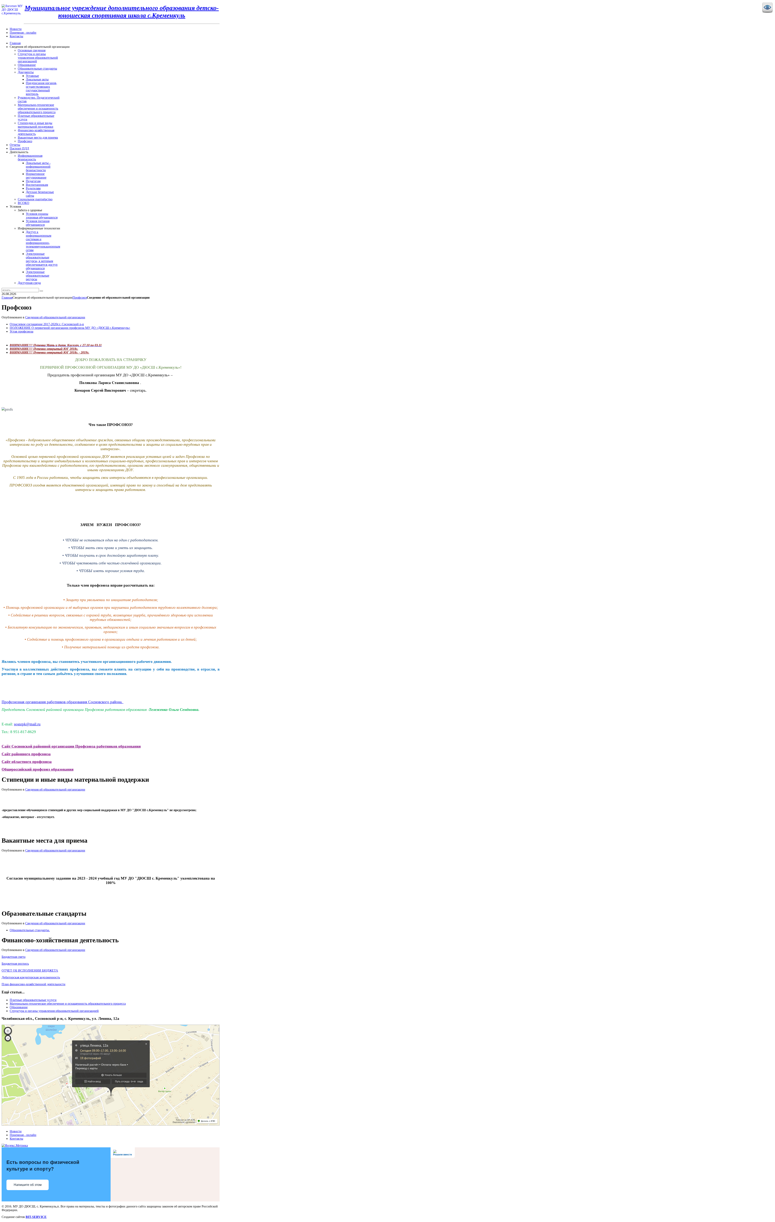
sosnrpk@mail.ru (27, 724)
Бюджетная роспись (15, 963)
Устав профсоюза (21, 331)
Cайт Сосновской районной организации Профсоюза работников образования (71, 746)
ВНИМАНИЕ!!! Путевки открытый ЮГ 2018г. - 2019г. (49, 352)
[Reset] (41, 291)
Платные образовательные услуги (33, 1000)
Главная (7, 297)
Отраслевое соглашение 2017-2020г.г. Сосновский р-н (47, 324)
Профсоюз (79, 297)
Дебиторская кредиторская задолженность (31, 977)
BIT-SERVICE (36, 1217)
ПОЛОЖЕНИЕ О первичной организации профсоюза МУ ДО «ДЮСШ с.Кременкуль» (70, 328)
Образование (19, 1007)
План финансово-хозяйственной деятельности (33, 984)
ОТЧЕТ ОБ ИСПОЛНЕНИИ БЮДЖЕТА (30, 970)
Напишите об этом (28, 1184)
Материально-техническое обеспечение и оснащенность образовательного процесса (68, 1003)
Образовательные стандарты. (30, 930)
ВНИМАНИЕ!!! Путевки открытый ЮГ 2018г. (44, 348)
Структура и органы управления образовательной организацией (54, 1011)
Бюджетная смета (13, 956)
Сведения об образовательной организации (55, 317)
